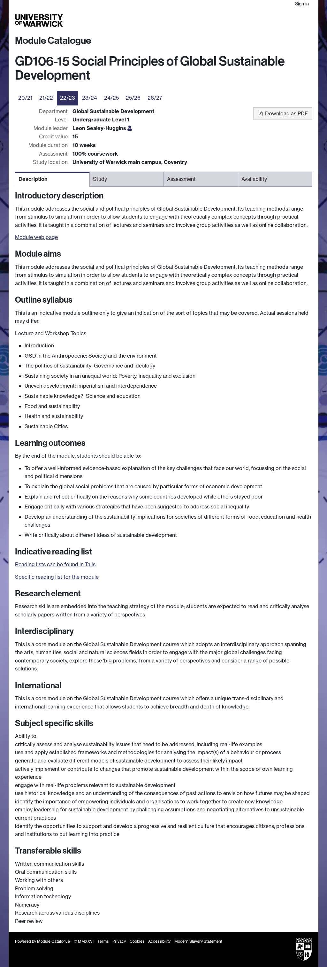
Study (213, 20)
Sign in (302, 3)
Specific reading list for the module (57, 577)
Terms (103, 941)
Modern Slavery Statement (198, 941)
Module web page (36, 237)
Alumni (267, 20)
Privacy (119, 941)
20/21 (25, 98)
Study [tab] (100, 179)
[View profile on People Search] (129, 128)
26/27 (155, 98)
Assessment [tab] (181, 179)
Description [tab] (33, 179)
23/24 (89, 98)
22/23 (67, 98)
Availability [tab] (254, 179)
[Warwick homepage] (39, 20)
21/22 (46, 98)
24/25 (111, 98)
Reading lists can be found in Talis (55, 564)
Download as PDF (286, 113)
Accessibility (159, 941)
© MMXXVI (84, 941)
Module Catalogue (53, 40)
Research (230, 20)
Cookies (137, 941)
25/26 (133, 98)
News (281, 20)
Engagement (300, 20)
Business (249, 20)
